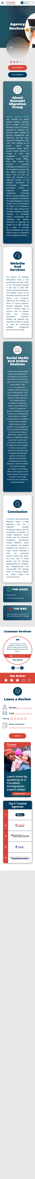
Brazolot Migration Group (17, 117)
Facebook (13, 387)
